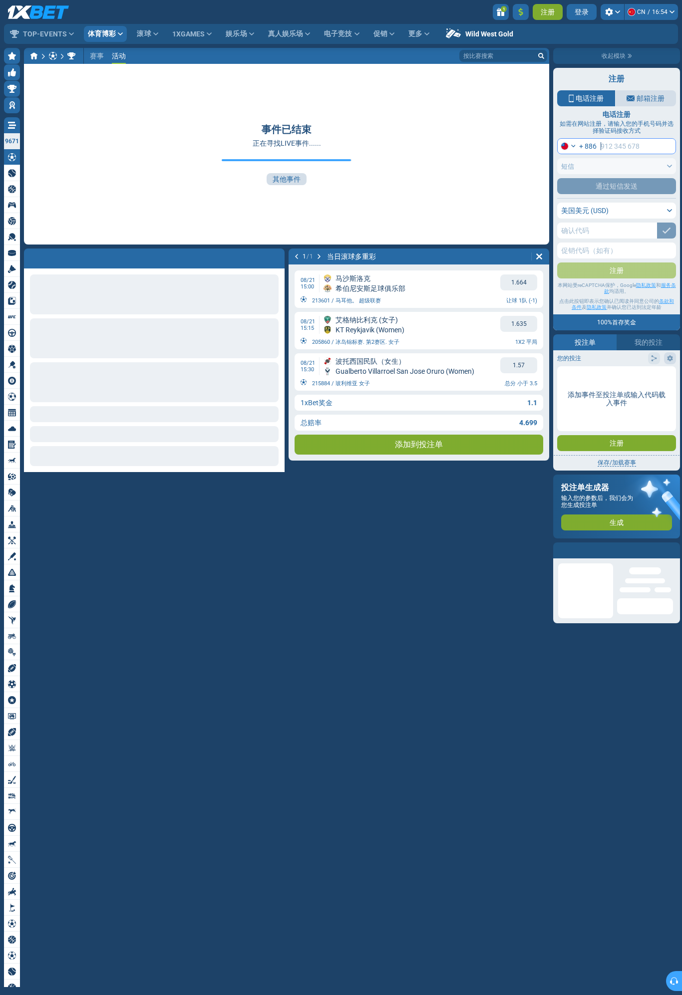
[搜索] (541, 56)
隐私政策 (646, 285)
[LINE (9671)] (34, 56)
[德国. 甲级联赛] (71, 56)
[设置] (612, 12)
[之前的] (297, 256)
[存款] (521, 12)
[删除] (539, 256)
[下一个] (319, 256)
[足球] (53, 56)
